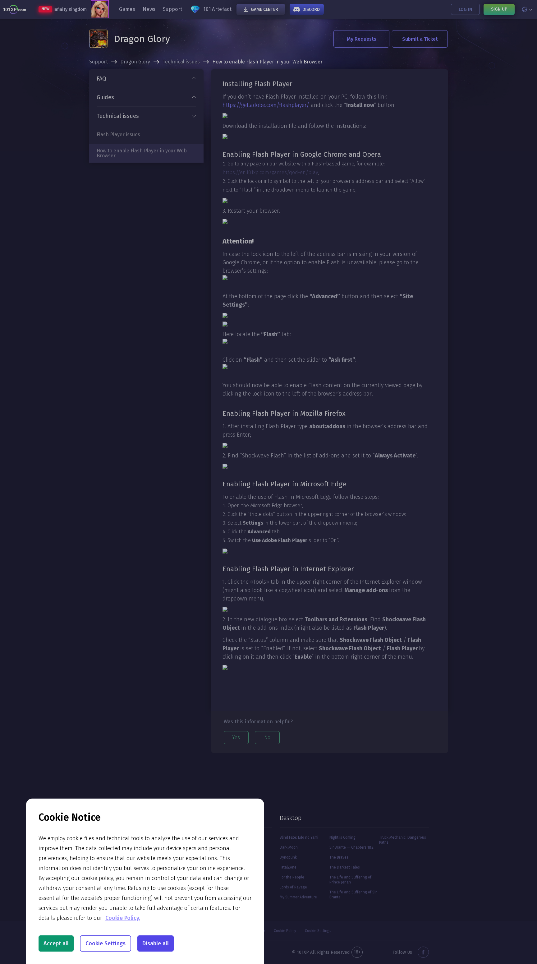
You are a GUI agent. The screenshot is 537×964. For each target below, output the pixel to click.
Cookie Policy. (122, 918)
